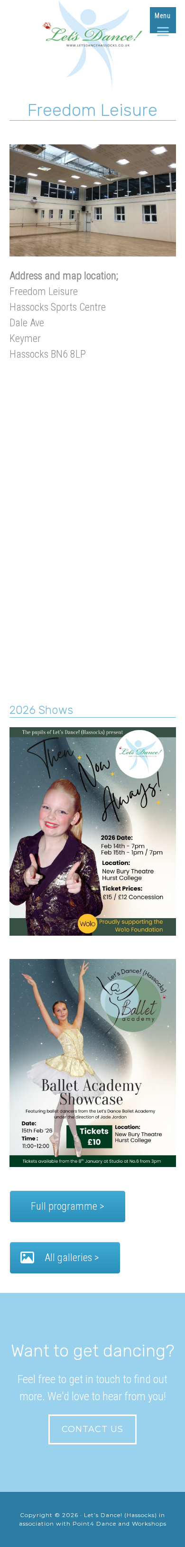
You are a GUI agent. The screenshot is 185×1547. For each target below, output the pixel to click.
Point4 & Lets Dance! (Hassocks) (92, 47)
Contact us (92, 1429)
